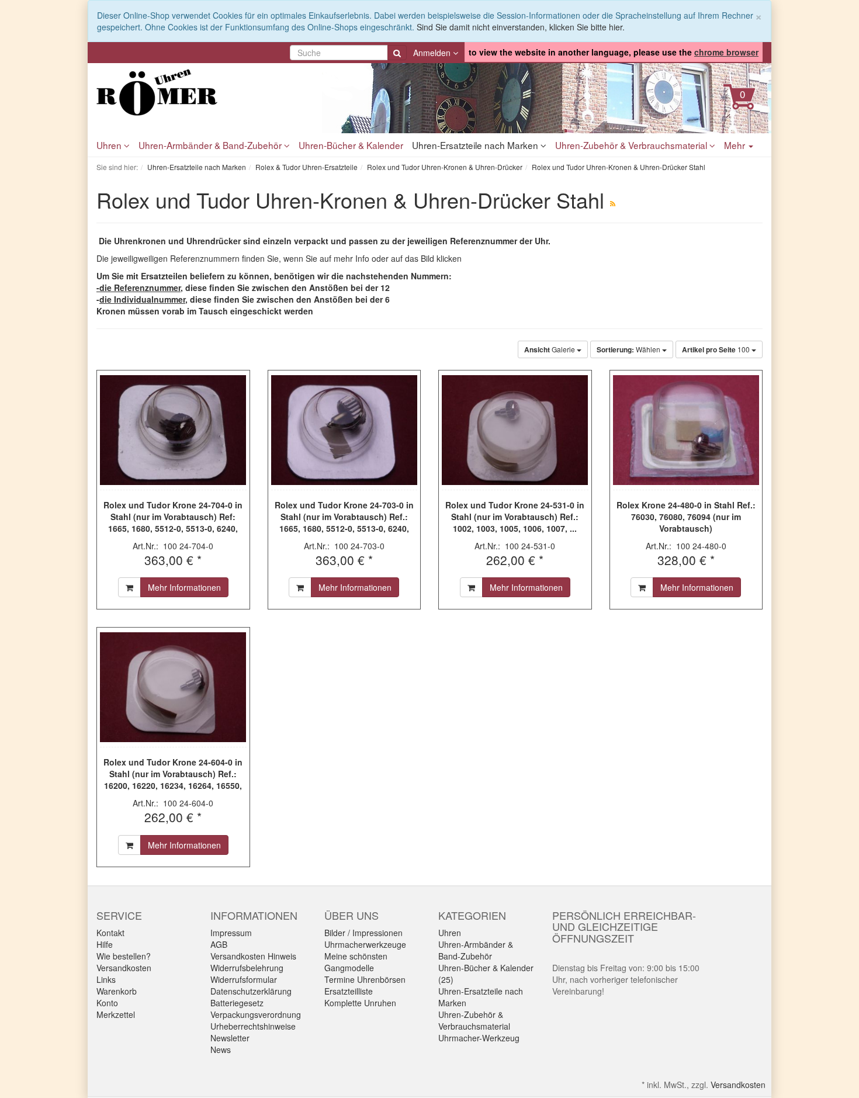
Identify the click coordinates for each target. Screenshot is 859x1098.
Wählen (629, 349)
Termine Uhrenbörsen (365, 979)
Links (106, 979)
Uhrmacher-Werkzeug (478, 1038)
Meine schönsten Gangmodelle (355, 962)
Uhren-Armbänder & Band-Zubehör (211, 144)
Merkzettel (115, 1014)
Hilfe (104, 944)
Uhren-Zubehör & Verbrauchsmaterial (632, 144)
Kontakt (110, 932)
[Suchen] (397, 52)
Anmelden (433, 52)
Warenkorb (116, 991)
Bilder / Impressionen (363, 932)
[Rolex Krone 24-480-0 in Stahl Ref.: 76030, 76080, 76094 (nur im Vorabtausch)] (686, 430)
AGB (218, 944)
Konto (107, 1003)
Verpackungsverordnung (255, 1014)
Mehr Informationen (184, 587)
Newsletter (230, 1038)
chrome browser (726, 52)
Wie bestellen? (123, 956)
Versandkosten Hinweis (253, 956)
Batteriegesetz (237, 1003)
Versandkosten (123, 968)
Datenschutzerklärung (251, 991)
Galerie (550, 349)
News (220, 1049)
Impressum (231, 932)
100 (716, 349)
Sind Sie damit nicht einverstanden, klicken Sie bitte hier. (521, 27)
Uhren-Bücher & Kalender (351, 144)
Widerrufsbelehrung (246, 968)
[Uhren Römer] (201, 92)
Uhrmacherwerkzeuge (365, 944)
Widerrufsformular (243, 979)
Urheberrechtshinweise (253, 1026)
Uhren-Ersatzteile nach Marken (476, 144)
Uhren (110, 144)
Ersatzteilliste (348, 991)
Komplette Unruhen (360, 1003)
